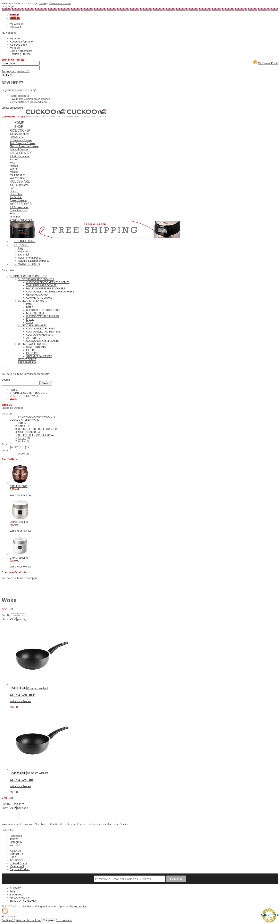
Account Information (22, 41)
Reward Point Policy (29, 257)
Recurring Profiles (20, 53)
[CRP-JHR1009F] (20, 483)
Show (5, 619)
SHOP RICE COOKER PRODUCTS (36, 416)
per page (22, 619)
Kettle (21, 425)
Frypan (22, 438)
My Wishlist (16, 23)
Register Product (20, 869)
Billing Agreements (21, 50)
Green (22, 453)
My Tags (15, 47)
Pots (20, 422)
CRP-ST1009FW (19, 522)
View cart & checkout (28, 920)
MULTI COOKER (27, 432)
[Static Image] (95, 237)
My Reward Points (268, 63)
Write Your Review (20, 495)
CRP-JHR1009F (18, 486)
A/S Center (24, 251)
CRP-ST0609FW (19, 557)
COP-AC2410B (21, 780)
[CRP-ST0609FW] (20, 554)
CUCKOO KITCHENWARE (24, 419)
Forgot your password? (16, 71)
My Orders (16, 38)
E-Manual (23, 254)
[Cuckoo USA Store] (46, 116)
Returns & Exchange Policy (33, 260)
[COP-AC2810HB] (40, 684)
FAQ (20, 248)
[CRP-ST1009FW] (20, 518)
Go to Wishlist (64, 920)
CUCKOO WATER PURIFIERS (34, 435)
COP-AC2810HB (22, 695)
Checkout (15, 27)
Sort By (6, 615)
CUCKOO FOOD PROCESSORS (35, 428)
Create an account (60, 3)
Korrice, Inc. (80, 906)
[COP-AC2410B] (40, 769)
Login (42, 3)
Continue (8, 920)
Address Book (18, 44)
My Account (9, 32)
